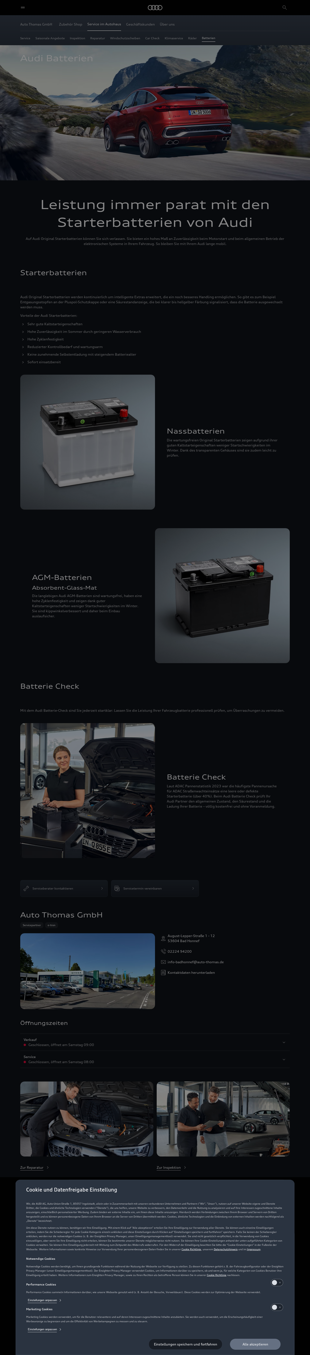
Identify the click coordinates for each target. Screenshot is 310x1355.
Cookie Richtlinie (191, 1249)
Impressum (253, 1249)
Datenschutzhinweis (226, 1249)
